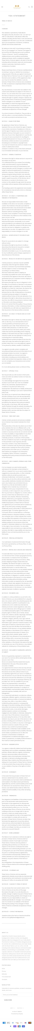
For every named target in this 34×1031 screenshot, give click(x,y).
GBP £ (12, 1008)
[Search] (29, 6)
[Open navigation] (2, 6)
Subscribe (8, 1000)
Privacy (4, 971)
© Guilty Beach (17, 1011)
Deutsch (19, 1008)
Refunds (4, 974)
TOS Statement (6, 977)
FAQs (3, 968)
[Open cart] (32, 7)
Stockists (4, 979)
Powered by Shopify (17, 1014)
